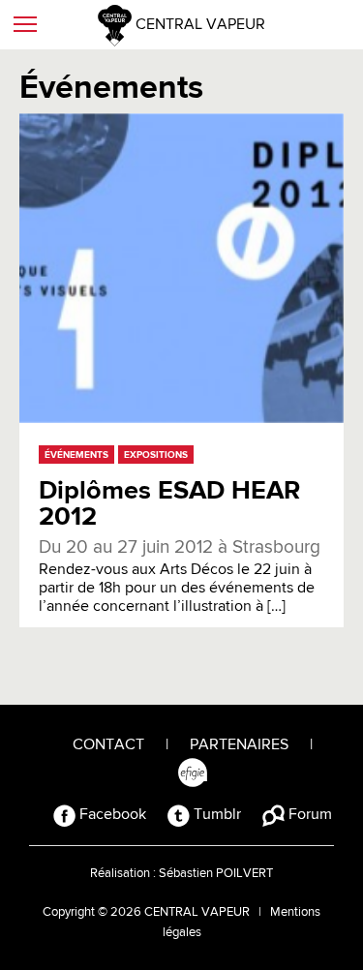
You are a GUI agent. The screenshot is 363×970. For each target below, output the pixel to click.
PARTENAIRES (239, 745)
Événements (76, 455)
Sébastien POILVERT (216, 873)
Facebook (111, 815)
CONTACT (108, 745)
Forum (308, 815)
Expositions (156, 455)
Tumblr (215, 815)
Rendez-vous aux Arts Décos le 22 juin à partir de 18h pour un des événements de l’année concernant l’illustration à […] (179, 577)
